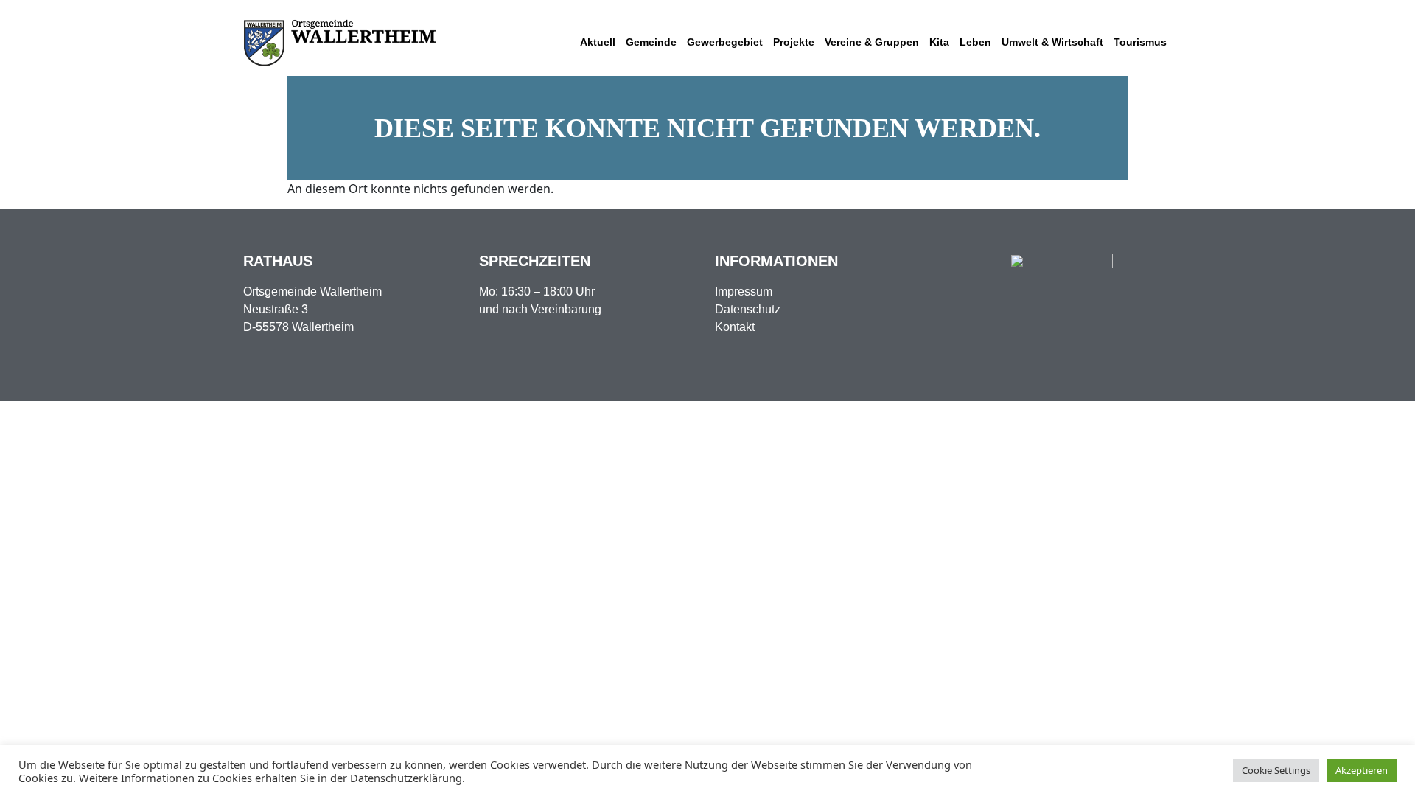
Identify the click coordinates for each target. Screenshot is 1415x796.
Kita (939, 42)
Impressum (743, 291)
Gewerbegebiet (725, 42)
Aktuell (597, 42)
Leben (975, 42)
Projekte (793, 42)
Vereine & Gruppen (872, 42)
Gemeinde (651, 42)
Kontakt (735, 327)
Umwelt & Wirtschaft (1052, 42)
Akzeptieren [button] (1361, 770)
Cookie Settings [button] (1276, 770)
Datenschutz (747, 309)
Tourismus (1140, 42)
